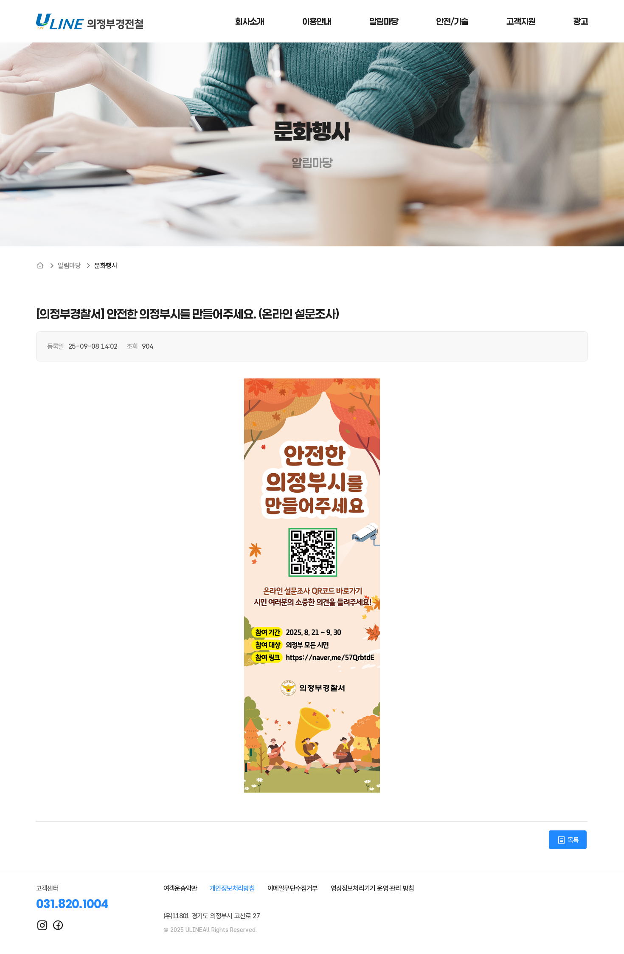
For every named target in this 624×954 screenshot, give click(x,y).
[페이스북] (58, 925)
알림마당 (69, 266)
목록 (572, 840)
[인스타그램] (42, 925)
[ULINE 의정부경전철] (89, 21)
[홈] (40, 265)
